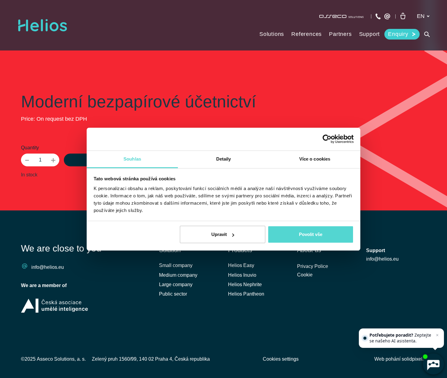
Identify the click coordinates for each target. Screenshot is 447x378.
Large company (175, 284)
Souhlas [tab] (132, 158)
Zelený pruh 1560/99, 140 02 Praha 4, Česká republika (151, 359)
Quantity (30, 147)
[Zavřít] (437, 335)
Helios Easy (241, 265)
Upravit (219, 234)
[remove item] (27, 160)
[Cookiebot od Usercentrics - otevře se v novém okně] (327, 139)
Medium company (178, 275)
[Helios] (42, 25)
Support (375, 250)
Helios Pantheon (246, 294)
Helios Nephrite (245, 284)
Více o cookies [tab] (314, 158)
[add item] (53, 160)
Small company (175, 265)
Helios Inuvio (242, 275)
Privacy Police (312, 266)
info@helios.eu (47, 267)
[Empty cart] (403, 16)
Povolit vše (310, 234)
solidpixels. (414, 359)
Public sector (173, 294)
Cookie (305, 274)
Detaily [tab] (223, 158)
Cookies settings (281, 359)
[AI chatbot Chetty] (433, 364)
